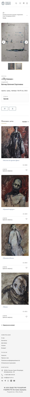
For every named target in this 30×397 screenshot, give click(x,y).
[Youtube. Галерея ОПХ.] (14, 381)
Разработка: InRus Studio (15, 392)
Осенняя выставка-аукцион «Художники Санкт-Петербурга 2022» (13, 15)
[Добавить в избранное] (26, 170)
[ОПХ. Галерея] (5, 381)
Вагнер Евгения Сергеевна (12, 84)
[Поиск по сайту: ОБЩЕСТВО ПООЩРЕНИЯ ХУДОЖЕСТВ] (16, 3)
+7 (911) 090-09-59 (9, 374)
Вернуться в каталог (9, 325)
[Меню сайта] (27, 3)
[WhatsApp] (8, 381)
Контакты (4, 340)
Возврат (3, 348)
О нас (2, 338)
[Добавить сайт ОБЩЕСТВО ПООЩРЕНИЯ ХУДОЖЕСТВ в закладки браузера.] (20, 3)
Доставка (4, 343)
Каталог (24, 121)
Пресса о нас (5, 358)
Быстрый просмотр (15, 144)
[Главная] (3, 12)
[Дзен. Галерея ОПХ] (11, 381)
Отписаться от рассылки (8, 363)
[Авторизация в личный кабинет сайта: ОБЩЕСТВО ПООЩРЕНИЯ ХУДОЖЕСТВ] (23, 3)
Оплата (3, 345)
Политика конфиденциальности (10, 360)
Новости (3, 355)
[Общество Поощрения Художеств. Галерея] (2, 381)
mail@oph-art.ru (9, 377)
